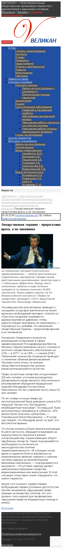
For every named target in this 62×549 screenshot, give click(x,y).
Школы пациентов (19, 138)
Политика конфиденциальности (21, 534)
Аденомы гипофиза (20, 82)
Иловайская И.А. (32, 175)
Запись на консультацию (30, 144)
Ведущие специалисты (22, 141)
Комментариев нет (27, 215)
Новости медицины (14, 218)
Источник (7, 508)
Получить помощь (26, 85)
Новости (20, 69)
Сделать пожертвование (21, 14)
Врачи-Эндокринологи (29, 172)
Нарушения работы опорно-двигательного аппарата (39, 130)
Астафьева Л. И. (32, 184)
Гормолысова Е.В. (32, 165)
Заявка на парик (18, 79)
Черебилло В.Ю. (32, 153)
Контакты (21, 54)
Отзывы (19, 57)
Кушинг (20, 103)
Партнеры (21, 75)
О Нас (12, 48)
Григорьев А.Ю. (31, 156)
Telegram (22, 12)
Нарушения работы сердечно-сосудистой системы (41, 124)
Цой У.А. (27, 181)
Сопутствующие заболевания (33, 106)
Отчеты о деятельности (29, 66)
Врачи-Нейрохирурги (28, 150)
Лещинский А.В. (32, 159)
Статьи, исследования (28, 134)
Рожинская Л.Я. (32, 178)
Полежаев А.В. (31, 162)
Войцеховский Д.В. (34, 169)
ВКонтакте (8, 12)
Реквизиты (22, 60)
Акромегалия (23, 100)
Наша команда (24, 63)
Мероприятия (23, 72)
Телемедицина (24, 147)
